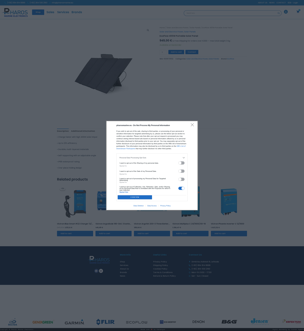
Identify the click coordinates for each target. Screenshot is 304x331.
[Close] (193, 125)
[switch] (181, 163)
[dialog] (152, 165)
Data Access (152, 206)
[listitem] (152, 157)
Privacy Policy (165, 206)
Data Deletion (138, 206)
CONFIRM (135, 197)
